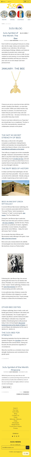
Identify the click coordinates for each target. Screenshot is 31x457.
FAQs (15, 421)
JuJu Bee (18, 340)
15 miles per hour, (18, 158)
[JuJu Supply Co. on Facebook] (14, 436)
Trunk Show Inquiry (16, 426)
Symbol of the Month (23, 394)
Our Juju (15, 410)
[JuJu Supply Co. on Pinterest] (18, 436)
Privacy (15, 428)
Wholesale (15, 423)
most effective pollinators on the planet (13, 149)
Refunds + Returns (15, 419)
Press (15, 417)
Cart (27, 1)
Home (3, 23)
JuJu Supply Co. (17, 451)
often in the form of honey (9, 238)
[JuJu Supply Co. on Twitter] (12, 436)
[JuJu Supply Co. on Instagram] (16, 436)
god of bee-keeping (9, 286)
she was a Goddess (8, 222)
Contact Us (15, 415)
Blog (15, 413)
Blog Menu (24, 33)
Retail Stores (15, 424)
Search (15, 408)
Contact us (15, 433)
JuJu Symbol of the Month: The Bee (10, 36)
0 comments (5, 358)
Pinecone (26, 392)
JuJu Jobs (15, 412)
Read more (6, 387)
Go (28, 447)
